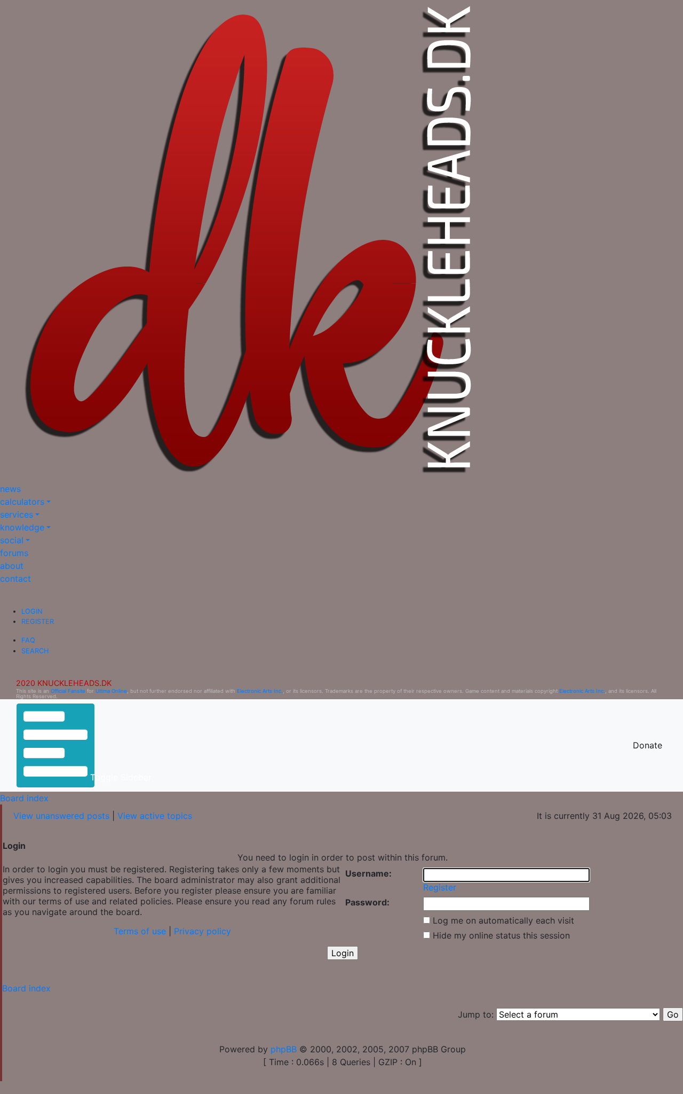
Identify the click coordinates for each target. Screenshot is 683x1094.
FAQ (28, 640)
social (11, 540)
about (11, 565)
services (16, 514)
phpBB (284, 1049)
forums (14, 553)
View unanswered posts (61, 815)
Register (37, 622)
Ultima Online (111, 691)
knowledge (22, 527)
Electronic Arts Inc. (260, 691)
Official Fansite (68, 691)
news (10, 488)
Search (35, 651)
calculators (22, 501)
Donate (647, 745)
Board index (24, 798)
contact (15, 578)
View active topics (154, 815)
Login (32, 611)
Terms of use (140, 931)
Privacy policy (202, 931)
